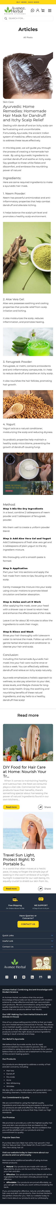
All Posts (28, 37)
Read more (11, 807)
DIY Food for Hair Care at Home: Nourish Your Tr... (24, 771)
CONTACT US (28, 924)
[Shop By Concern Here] (28, 488)
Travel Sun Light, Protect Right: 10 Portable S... (19, 859)
